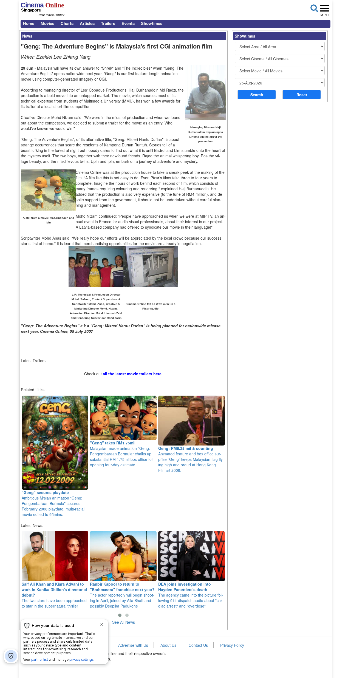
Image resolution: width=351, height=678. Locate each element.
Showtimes (151, 23)
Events (128, 23)
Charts (67, 23)
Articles (87, 23)
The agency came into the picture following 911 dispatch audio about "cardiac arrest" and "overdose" (190, 594)
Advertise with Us (133, 645)
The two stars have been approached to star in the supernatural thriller (54, 594)
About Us (168, 645)
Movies (47, 23)
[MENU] (324, 8)
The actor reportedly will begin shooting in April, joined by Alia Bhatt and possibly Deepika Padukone (122, 594)
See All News (123, 622)
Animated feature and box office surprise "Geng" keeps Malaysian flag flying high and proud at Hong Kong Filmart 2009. (191, 459)
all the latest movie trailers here (132, 373)
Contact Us (198, 645)
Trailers (108, 23)
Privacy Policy (232, 645)
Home (28, 23)
